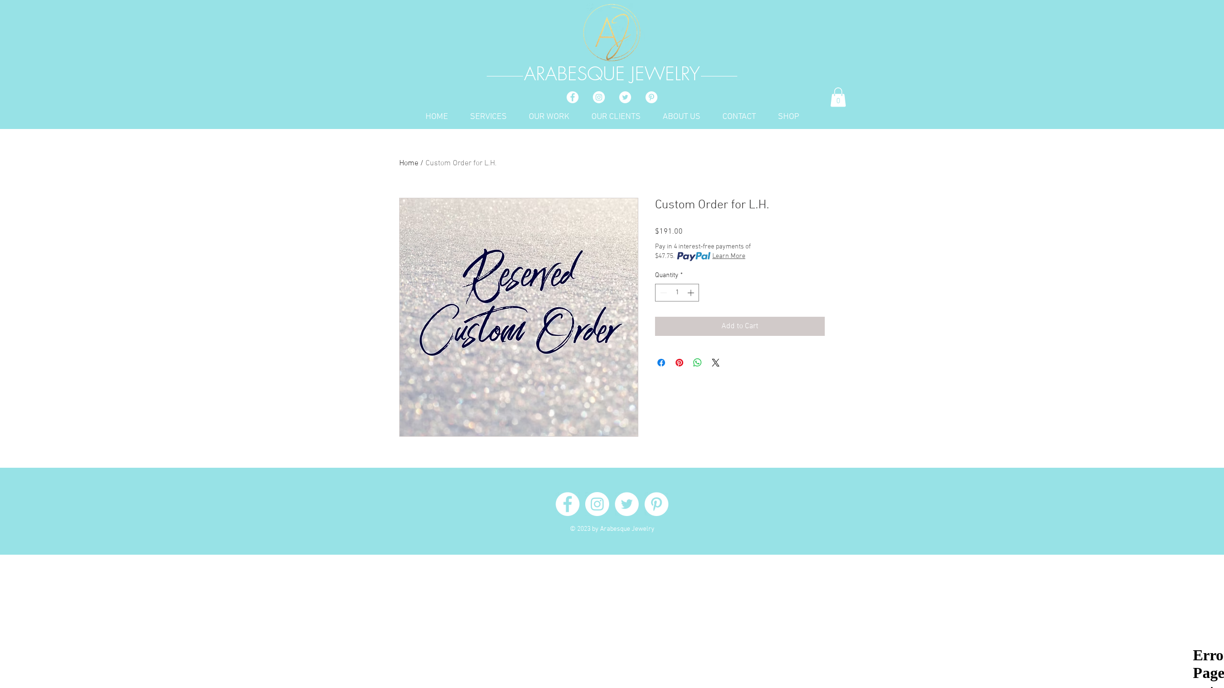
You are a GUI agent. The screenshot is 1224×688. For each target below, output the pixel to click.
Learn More (728, 256)
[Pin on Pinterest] (679, 362)
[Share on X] (715, 362)
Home (408, 163)
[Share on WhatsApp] (697, 362)
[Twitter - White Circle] (625, 97)
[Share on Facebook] (661, 362)
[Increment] (692, 292)
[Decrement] (662, 292)
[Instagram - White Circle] (599, 97)
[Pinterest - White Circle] (651, 97)
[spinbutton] (677, 292)
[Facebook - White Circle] (573, 97)
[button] (838, 97)
